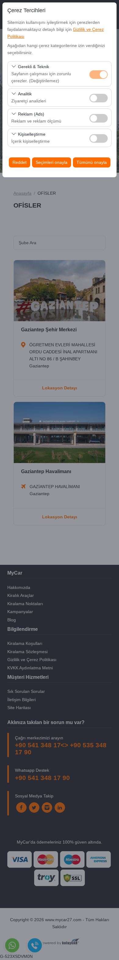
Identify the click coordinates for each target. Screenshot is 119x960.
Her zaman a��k (98, 74)
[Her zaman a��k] (98, 74)
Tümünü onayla (92, 162)
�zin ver (98, 98)
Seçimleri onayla (51, 162)
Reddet (20, 162)
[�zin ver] (98, 97)
